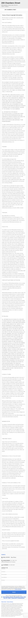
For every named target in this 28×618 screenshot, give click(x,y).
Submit (13, 592)
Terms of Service (18, 589)
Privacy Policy (3, 601)
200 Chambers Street (10, 9)
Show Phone (13, 557)
